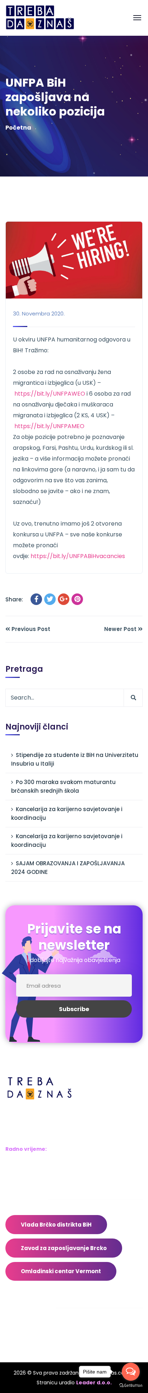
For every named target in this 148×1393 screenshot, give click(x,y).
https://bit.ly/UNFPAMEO (49, 426)
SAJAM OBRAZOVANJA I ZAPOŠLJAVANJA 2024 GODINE (68, 867)
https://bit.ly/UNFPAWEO (49, 393)
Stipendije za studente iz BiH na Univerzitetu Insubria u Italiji (74, 759)
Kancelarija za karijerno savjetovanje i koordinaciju (66, 813)
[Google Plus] (63, 599)
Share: (14, 599)
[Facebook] (36, 599)
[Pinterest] (77, 599)
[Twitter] (50, 599)
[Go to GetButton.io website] (130, 1385)
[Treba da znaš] (47, 17)
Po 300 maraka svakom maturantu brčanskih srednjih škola (63, 786)
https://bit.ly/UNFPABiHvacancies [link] (78, 556)
